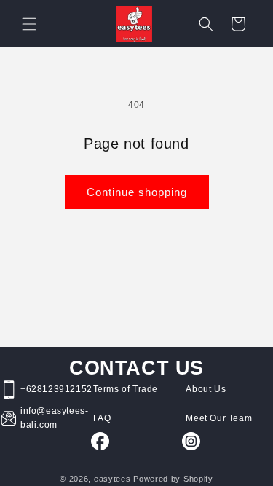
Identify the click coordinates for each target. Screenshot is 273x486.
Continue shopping (137, 192)
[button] (29, 24)
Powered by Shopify (173, 478)
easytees (112, 478)
